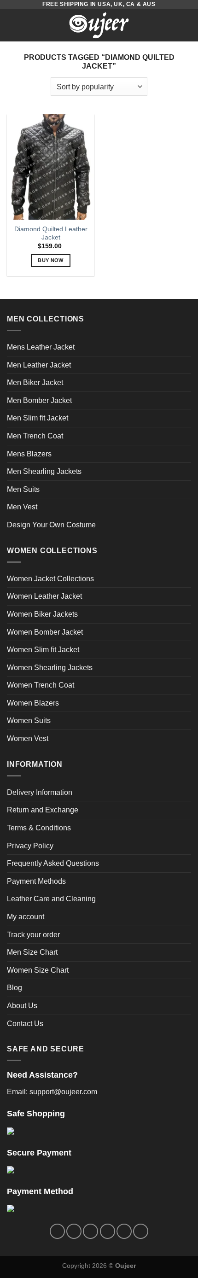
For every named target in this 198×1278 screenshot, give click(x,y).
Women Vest (27, 738)
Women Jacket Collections (50, 579)
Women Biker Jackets (42, 614)
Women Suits (29, 720)
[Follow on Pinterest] (124, 1231)
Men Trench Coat (35, 436)
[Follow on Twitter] (90, 1231)
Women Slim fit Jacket (43, 650)
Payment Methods (36, 881)
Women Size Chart (38, 970)
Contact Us (25, 1023)
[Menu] (12, 25)
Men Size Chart (32, 952)
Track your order (33, 935)
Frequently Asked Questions (53, 863)
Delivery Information (39, 792)
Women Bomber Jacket (45, 632)
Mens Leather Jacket (41, 347)
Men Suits (23, 489)
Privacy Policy (30, 846)
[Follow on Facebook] (57, 1231)
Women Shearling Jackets (50, 667)
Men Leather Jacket (39, 365)
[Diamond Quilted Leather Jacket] (50, 166)
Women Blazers (33, 703)
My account (25, 917)
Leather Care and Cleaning (51, 899)
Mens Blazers (29, 454)
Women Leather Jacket (44, 596)
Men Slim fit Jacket (37, 418)
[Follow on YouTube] (140, 1231)
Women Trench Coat (40, 685)
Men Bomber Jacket (39, 400)
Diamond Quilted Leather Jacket (50, 233)
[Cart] (186, 25)
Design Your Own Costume (51, 525)
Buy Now (50, 260)
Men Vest (22, 507)
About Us (22, 1006)
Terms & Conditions (39, 828)
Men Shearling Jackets (44, 471)
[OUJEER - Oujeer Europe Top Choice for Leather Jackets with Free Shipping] (99, 25)
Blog (14, 988)
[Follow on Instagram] (74, 1231)
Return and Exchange (42, 810)
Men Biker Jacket (35, 382)
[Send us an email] (107, 1231)
